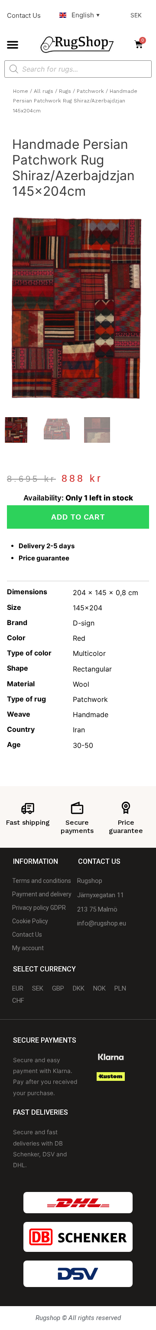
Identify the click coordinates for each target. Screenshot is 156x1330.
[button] (12, 44)
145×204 (87, 607)
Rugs (65, 91)
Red (79, 638)
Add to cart (78, 516)
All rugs (43, 91)
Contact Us (24, 15)
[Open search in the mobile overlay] (78, 69)
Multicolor (89, 653)
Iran (79, 729)
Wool (81, 684)
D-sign (83, 623)
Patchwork (90, 91)
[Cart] (141, 44)
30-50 (83, 745)
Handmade (90, 714)
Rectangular (92, 669)
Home (20, 91)
